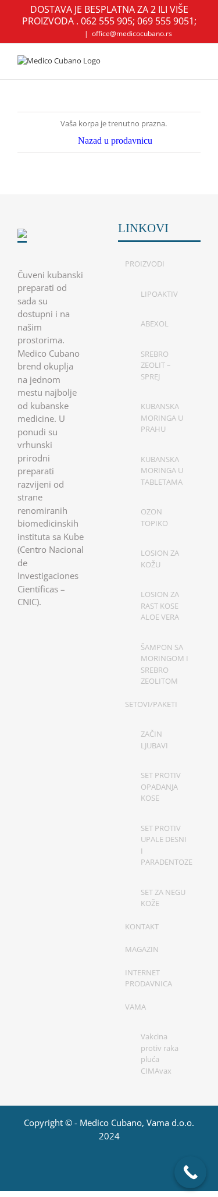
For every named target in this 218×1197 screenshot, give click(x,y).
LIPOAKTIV (159, 294)
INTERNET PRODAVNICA (148, 978)
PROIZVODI (145, 263)
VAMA (135, 1006)
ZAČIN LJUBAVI (154, 740)
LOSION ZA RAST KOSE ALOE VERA (160, 605)
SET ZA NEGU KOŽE (163, 898)
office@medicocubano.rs (132, 33)
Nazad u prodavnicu (115, 140)
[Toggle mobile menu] (196, 61)
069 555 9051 (165, 21)
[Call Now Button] (190, 1172)
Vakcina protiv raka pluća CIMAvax (159, 1053)
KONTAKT (142, 926)
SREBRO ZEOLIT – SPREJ (156, 365)
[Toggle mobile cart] (175, 61)
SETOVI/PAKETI (151, 704)
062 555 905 (107, 21)
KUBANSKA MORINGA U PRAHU (162, 417)
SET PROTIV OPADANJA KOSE (161, 786)
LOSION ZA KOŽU (160, 559)
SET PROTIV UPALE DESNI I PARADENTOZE (165, 845)
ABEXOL (155, 323)
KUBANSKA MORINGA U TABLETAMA (162, 470)
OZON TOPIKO (154, 517)
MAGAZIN (142, 949)
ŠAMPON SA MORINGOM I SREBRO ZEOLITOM (164, 664)
